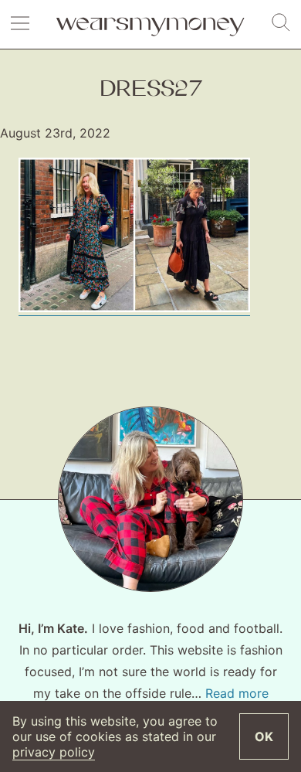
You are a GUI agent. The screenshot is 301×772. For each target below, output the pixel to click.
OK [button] (264, 736)
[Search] (281, 23)
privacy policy (53, 752)
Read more (237, 693)
